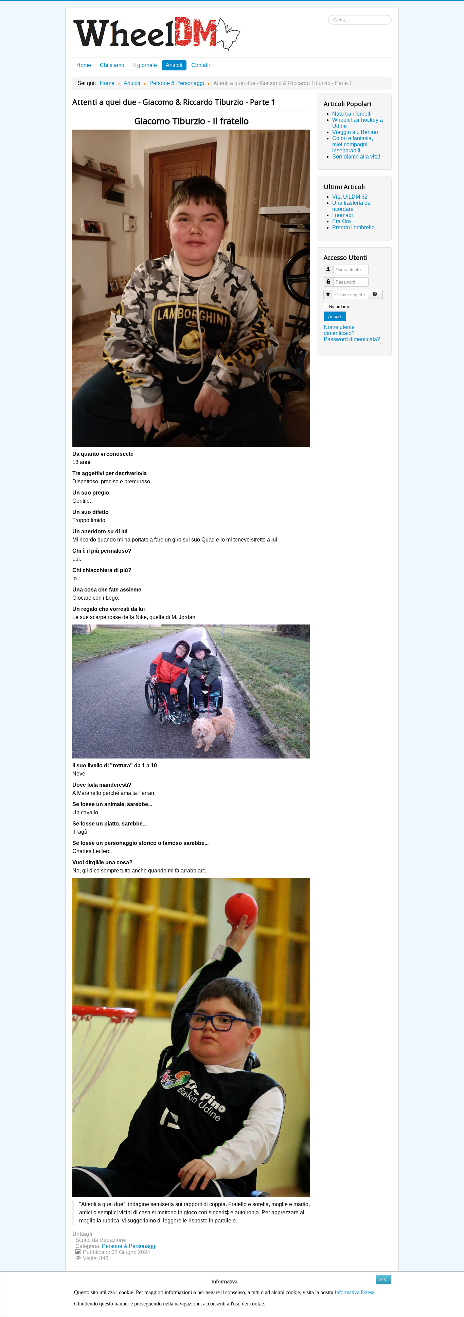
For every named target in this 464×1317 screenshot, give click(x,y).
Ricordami (339, 306)
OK (383, 1279)
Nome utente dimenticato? (339, 330)
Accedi (335, 316)
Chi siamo (112, 65)
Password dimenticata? (352, 339)
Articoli (174, 65)
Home (83, 65)
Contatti (200, 65)
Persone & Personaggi (129, 1246)
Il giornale (145, 65)
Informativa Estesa (354, 1292)
